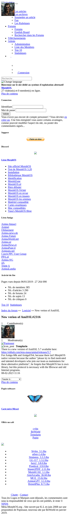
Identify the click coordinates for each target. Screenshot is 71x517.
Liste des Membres (24, 47)
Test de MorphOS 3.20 (20, 169)
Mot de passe (8, 110)
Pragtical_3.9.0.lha (39, 466)
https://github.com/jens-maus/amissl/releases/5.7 (26, 352)
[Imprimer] (2, 376)
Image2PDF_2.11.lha (39, 469)
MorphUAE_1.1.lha (38, 472)
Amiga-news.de (9, 233)
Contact (24, 494)
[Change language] (11, 81)
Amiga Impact (8, 224)
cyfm (35, 428)
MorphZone (14, 181)
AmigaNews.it (9, 245)
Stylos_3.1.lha (38, 451)
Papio (35, 437)
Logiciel (26, 310)
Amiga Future (8, 236)
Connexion (23, 72)
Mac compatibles (17, 208)
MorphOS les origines (19, 199)
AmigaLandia (8, 268)
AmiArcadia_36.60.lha (39, 475)
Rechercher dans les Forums (29, 35)
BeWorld (35, 431)
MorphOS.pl (14, 184)
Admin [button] (11, 41)
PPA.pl (5, 256)
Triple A (5, 265)
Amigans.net (8, 250)
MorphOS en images (19, 196)
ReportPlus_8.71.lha (39, 484)
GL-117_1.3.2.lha (39, 460)
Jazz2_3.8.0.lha (39, 463)
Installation (13, 172)
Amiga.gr (6, 242)
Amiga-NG (7, 259)
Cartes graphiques (17, 205)
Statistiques (20, 53)
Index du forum (9, 310)
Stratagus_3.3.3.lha (39, 457)
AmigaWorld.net (10, 239)
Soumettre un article (25, 17)
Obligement (7, 230)
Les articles (20, 11)
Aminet (5, 227)
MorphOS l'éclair (17, 190)
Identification (15, 178)
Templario (35, 434)
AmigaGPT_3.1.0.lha (39, 481)
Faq (16, 20)
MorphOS (6, 88)
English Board (22, 32)
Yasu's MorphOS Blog (20, 211)
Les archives (21, 14)
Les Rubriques (22, 23)
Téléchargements (17, 38)
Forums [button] (12, 26)
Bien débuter (14, 187)
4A (3, 262)
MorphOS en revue (18, 193)
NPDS (4, 503)
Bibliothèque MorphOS (20, 175)
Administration (22, 44)
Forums (18, 29)
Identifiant (6, 106)
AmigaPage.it (8, 247)
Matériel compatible (18, 202)
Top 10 (18, 50)
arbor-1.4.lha (39, 454)
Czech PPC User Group (13, 253)
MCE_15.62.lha (38, 478)
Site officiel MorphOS (19, 166)
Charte (14, 494)
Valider (6, 114)
